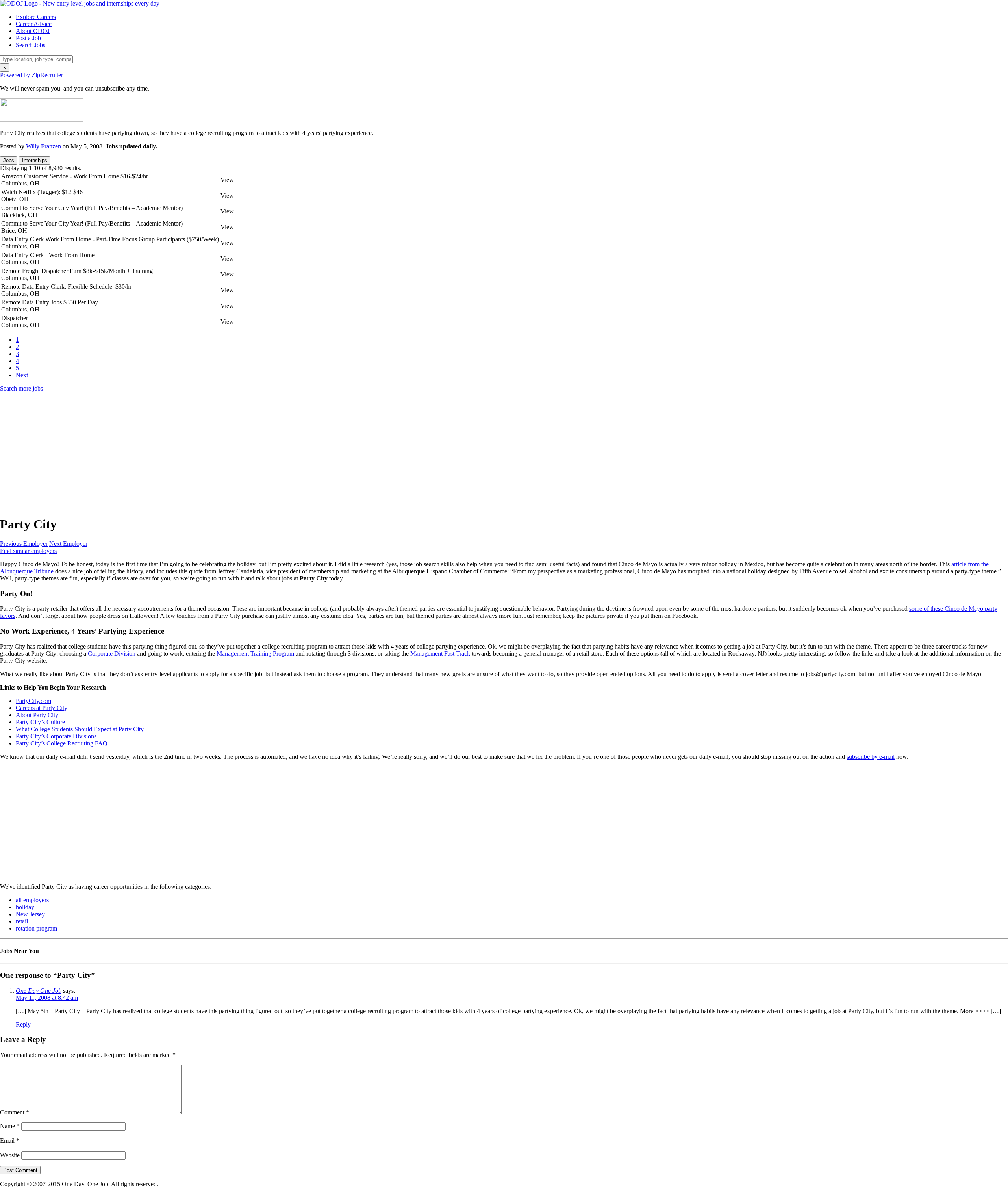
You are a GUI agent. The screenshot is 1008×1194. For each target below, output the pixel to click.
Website (10, 1155)
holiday (25, 907)
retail (22, 921)
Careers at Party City (41, 708)
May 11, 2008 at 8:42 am (47, 997)
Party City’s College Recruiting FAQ (61, 743)
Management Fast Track (440, 653)
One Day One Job (38, 990)
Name (10, 1126)
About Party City (37, 715)
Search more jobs (21, 388)
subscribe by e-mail (871, 756)
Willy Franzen (44, 146)
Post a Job (28, 38)
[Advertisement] (236, 454)
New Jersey (30, 914)
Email (9, 1140)
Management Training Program (255, 653)
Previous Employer (24, 543)
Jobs (8, 160)
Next (22, 375)
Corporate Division (111, 653)
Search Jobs (30, 45)
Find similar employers (28, 550)
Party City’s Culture (40, 722)
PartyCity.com (33, 700)
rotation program (36, 928)
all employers (32, 900)
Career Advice (34, 23)
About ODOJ (33, 31)
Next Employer (68, 543)
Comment (14, 1112)
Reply (23, 1024)
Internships (34, 160)
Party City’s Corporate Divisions (56, 736)
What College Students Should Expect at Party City (80, 729)
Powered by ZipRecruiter (31, 75)
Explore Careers (36, 16)
